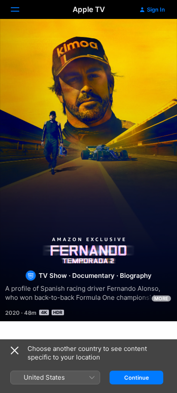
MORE (161, 299)
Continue (136, 377)
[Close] (14, 350)
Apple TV (89, 9)
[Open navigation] (20, 9)
